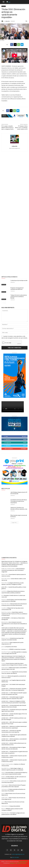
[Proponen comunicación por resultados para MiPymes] (5, 290)
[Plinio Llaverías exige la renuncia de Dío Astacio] (5, 517)
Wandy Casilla (4, 755)
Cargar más (14, 522)
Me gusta (24, 436)
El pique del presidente (15, 806)
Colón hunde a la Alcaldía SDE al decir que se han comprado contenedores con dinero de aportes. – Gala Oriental (13, 629)
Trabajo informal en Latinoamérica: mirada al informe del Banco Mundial (18, 297)
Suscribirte (23, 448)
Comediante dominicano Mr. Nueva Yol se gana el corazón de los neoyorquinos (18, 501)
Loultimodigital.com (23, 861)
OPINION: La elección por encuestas (17, 649)
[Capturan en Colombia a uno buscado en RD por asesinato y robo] (5, 509)
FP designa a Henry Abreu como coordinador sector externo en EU (21, 127)
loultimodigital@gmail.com (18, 854)
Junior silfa (4, 587)
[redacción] (2, 21)
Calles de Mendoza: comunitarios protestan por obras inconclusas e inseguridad (13, 570)
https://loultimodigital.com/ (14, 148)
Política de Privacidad (21, 863)
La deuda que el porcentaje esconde (18, 280)
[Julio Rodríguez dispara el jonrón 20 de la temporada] (5, 494)
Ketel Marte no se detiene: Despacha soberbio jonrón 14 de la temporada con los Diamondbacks (14, 564)
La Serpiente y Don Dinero (11, 646)
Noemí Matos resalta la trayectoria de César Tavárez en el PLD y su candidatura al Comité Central (14, 614)
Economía (3, 6)
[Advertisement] (14, 214)
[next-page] (5, 302)
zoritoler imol (4, 680)
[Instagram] (10, 850)
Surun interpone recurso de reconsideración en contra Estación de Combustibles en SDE (14, 623)
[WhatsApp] (18, 44)
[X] (15, 44)
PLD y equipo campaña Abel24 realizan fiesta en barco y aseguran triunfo (7, 127)
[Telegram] (22, 44)
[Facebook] (11, 44)
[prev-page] (2, 302)
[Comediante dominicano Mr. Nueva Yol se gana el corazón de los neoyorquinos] (5, 502)
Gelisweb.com (13, 863)
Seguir (24, 439)
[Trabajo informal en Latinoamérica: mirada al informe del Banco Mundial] (5, 297)
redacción (7, 21)
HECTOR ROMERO (5, 618)
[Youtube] (21, 850)
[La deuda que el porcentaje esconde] (5, 282)
